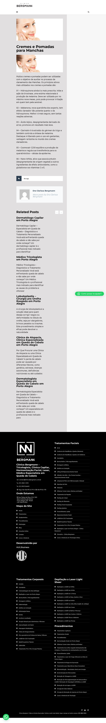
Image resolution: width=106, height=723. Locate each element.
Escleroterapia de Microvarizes (66, 673)
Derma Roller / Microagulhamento (67, 461)
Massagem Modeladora (26, 628)
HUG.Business (22, 547)
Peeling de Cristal (62, 498)
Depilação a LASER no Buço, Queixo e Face (70, 597)
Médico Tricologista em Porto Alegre (29, 258)
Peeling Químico (62, 508)
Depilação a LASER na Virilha (65, 587)
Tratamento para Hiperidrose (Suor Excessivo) (71, 666)
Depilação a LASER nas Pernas (66, 621)
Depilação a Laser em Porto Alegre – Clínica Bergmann (69, 530)
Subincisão (22, 645)
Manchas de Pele (62, 484)
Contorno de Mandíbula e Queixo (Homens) (70, 451)
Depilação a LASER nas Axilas (66, 590)
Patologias (22, 524)
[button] (6, 717)
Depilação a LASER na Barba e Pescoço (68, 610)
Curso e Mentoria (24, 538)
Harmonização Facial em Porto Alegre (68, 641)
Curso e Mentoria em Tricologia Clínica (68, 538)
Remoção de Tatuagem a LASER (66, 676)
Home (20, 510)
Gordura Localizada (25, 618)
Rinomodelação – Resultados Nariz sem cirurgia (71, 669)
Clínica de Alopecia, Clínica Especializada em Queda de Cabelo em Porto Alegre (30, 341)
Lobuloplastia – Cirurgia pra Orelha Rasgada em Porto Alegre (28, 300)
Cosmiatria (60, 458)
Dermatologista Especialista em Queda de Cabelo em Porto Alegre (30, 382)
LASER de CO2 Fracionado (65, 518)
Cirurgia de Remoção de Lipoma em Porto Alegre (72, 692)
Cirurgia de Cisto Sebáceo (64, 689)
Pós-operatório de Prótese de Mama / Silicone (33, 635)
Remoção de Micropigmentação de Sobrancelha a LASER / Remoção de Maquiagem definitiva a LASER (71, 681)
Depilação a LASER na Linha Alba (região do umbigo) (73, 604)
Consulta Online (23, 531)
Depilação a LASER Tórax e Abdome (68, 617)
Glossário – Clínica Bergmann (65, 534)
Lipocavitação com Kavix (26, 625)
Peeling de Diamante (63, 501)
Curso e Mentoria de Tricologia (66, 695)
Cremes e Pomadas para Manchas (35, 48)
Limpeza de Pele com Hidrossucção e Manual (70, 481)
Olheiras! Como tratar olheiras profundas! (69, 491)
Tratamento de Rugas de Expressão (67, 662)
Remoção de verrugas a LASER (66, 685)
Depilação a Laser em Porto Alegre (29, 594)
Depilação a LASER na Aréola (66, 600)
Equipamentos (23, 517)
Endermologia (23, 604)
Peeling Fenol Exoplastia (64, 505)
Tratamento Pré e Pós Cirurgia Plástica (68, 525)
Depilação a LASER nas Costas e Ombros (69, 614)
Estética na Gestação (63, 468)
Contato (21, 534)
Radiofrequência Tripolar (64, 522)
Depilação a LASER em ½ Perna (66, 593)
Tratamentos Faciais (63, 634)
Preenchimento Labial (63, 511)
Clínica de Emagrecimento (26, 632)
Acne (58, 448)
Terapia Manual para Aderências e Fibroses (32, 621)
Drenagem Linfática (63, 465)
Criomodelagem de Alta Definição (29, 591)
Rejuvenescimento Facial (64, 515)
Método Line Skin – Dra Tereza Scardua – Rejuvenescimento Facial (68, 476)
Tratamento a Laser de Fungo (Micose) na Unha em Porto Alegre (71, 658)
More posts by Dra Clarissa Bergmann (45, 195)
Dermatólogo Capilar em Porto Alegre (29, 219)
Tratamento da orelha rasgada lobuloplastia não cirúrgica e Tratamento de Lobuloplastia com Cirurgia (71, 649)
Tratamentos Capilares (64, 631)
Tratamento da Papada (64, 494)
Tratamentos (22, 514)
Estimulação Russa (24, 611)
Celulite (21, 584)
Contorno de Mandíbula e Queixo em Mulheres (71, 455)
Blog (20, 527)
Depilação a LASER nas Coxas (66, 607)
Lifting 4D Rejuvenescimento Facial (67, 472)
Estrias (21, 615)
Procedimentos (23, 521)
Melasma (59, 487)
